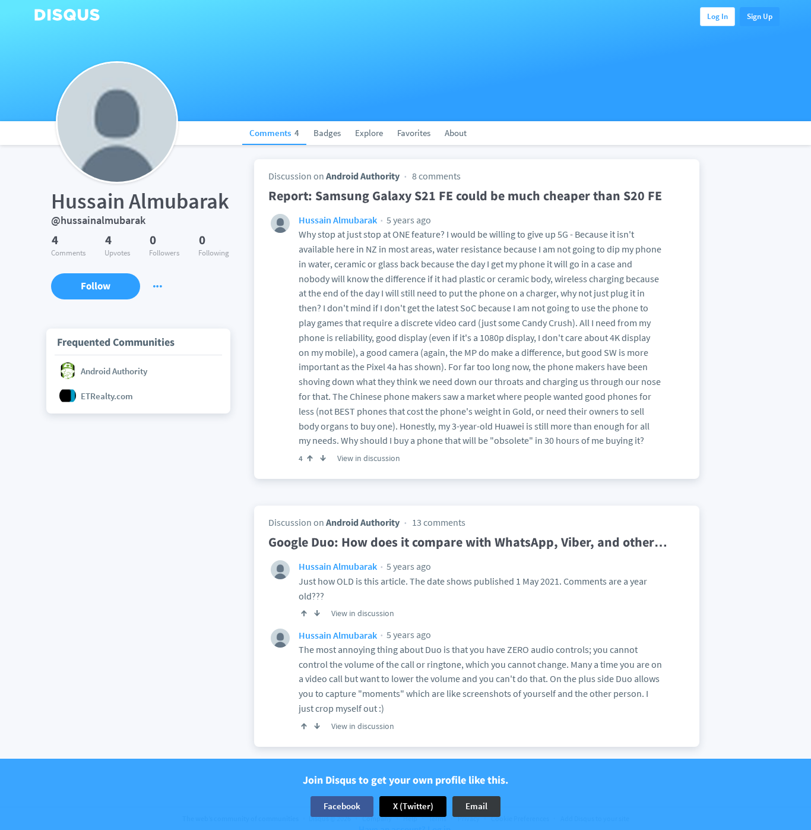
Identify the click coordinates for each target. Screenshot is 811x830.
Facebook (342, 806)
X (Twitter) (413, 806)
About (456, 132)
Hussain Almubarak (338, 220)
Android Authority (363, 176)
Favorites (413, 132)
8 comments (436, 176)
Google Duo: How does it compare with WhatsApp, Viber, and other (467, 542)
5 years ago (408, 220)
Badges (327, 132)
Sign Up (759, 16)
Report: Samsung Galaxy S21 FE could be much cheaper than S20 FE (465, 195)
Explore (369, 132)
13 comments (438, 522)
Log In (717, 16)
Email (476, 806)
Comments (274, 132)
